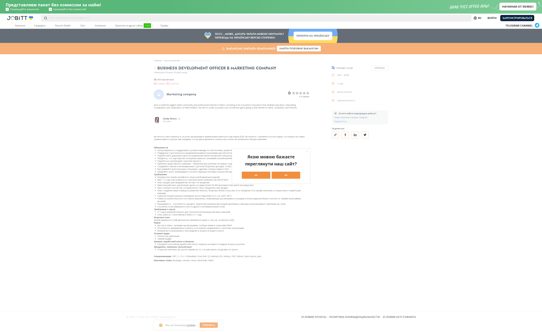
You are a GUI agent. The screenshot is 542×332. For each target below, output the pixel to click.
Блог (83, 25)
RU (286, 175)
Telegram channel (519, 25)
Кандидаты (40, 25)
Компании (100, 25)
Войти (492, 18)
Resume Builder (63, 25)
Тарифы (164, 25)
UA (256, 175)
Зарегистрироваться (517, 18)
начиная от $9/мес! (518, 6)
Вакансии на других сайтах (132, 25)
